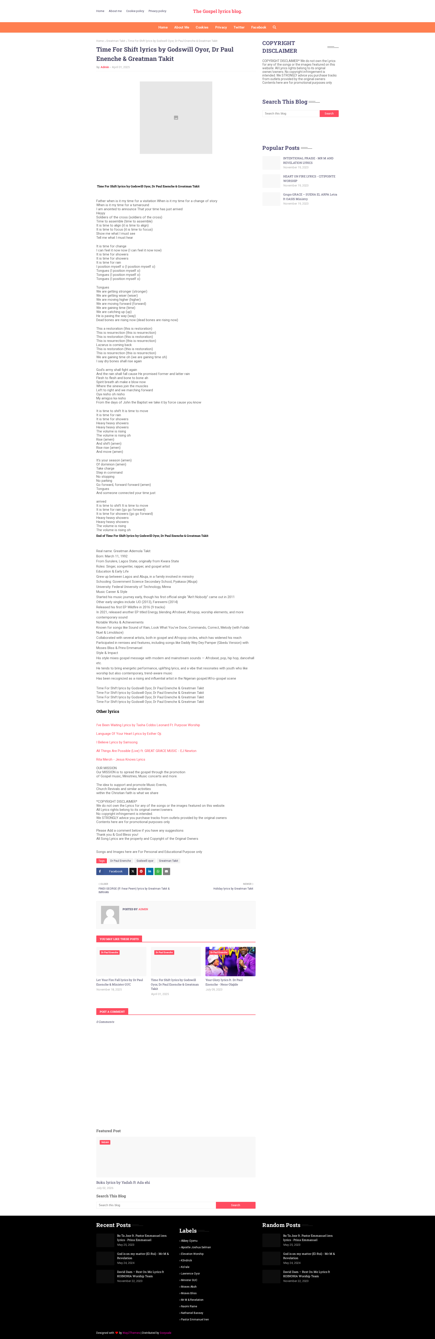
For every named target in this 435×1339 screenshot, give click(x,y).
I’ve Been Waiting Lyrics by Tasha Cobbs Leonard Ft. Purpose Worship (148, 725)
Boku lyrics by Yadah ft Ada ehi (123, 1182)
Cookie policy (135, 11)
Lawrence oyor (190, 1273)
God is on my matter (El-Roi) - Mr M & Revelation (143, 1256)
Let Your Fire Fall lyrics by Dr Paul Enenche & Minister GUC (119, 982)
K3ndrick (186, 1260)
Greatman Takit (115, 41)
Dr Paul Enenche (120, 860)
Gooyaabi (165, 1332)
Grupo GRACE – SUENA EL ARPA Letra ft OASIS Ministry (310, 196)
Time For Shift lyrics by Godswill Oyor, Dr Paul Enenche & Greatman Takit (175, 984)
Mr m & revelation (192, 1299)
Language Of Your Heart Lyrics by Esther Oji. (129, 734)
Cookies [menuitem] (202, 27)
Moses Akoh (189, 1286)
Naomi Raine (189, 1306)
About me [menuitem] (181, 27)
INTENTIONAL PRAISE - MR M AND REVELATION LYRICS (308, 160)
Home (100, 11)
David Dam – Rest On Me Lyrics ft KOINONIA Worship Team (140, 1274)
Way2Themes (131, 1332)
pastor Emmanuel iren (195, 1319)
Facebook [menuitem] (258, 27)
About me (115, 11)
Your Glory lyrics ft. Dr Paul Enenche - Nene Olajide (224, 982)
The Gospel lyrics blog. (217, 11)
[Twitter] (133, 871)
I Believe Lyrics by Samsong (117, 742)
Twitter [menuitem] (239, 27)
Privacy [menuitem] (221, 27)
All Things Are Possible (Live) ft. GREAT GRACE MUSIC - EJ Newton (146, 751)
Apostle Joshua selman (196, 1247)
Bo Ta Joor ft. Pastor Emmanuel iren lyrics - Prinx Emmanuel (142, 1238)
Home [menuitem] (163, 27)
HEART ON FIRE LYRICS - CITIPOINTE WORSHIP (309, 178)
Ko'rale (185, 1267)
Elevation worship (192, 1253)
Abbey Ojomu (189, 1240)
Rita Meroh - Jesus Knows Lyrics (120, 759)
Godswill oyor (145, 860)
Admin (105, 67)
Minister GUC (189, 1280)
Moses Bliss (189, 1293)
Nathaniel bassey (192, 1313)
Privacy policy (157, 11)
